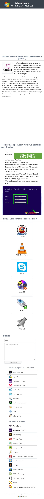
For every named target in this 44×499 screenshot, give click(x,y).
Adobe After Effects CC (20, 430)
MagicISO (22, 292)
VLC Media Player (22, 255)
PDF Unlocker (17, 407)
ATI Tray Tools (17, 439)
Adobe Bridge (17, 435)
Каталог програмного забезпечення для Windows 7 (24, 487)
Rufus (22, 310)
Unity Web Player (18, 478)
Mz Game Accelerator (19, 403)
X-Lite (15, 482)
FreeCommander (18, 461)
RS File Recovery (18, 474)
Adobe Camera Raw (19, 385)
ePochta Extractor (18, 443)
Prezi (14, 411)
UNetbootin (22, 329)
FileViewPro (16, 390)
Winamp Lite (17, 416)
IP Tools (15, 465)
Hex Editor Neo (17, 394)
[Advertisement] (22, 31)
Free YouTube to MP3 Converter (23, 456)
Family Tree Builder (19, 448)
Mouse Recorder (18, 469)
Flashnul (15, 452)
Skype (22, 273)
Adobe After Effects (19, 381)
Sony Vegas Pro (18, 372)
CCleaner (22, 236)
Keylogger (16, 398)
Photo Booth (17, 426)
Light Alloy (16, 377)
